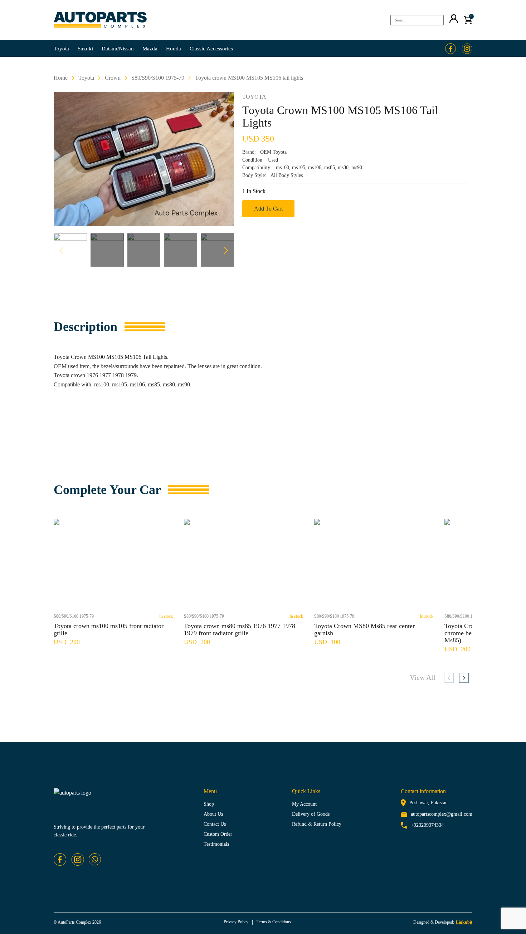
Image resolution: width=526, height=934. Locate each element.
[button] (229, 254)
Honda (173, 48)
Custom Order (218, 834)
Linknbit (464, 922)
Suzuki (85, 48)
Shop (209, 804)
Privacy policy (236, 921)
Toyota (61, 48)
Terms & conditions (274, 921)
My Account (304, 804)
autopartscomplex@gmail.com (441, 814)
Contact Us (215, 824)
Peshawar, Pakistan (428, 802)
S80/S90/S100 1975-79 (157, 78)
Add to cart (268, 209)
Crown (113, 78)
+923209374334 (427, 825)
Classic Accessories (211, 48)
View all (422, 677)
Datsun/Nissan (118, 48)
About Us (213, 814)
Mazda (149, 48)
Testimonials (216, 844)
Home (61, 78)
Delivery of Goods (311, 814)
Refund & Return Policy (316, 824)
